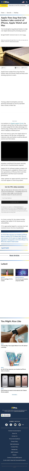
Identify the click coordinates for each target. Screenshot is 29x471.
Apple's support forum (17, 123)
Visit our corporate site (19, 411)
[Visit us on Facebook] (6, 425)
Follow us (18, 67)
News (24, 35)
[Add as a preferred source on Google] (5, 415)
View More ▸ (14, 394)
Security (9, 12)
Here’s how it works (14, 41)
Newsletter (25, 67)
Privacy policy (14, 441)
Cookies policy (14, 447)
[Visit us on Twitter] (11, 425)
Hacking (16, 12)
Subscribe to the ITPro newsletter (17, 5)
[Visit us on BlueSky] (19, 425)
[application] (14, 150)
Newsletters (14, 449)
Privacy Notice (20, 208)
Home (2, 12)
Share (4, 67)
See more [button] (14, 121)
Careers (14, 455)
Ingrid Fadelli (5, 35)
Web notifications (14, 444)
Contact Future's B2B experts (14, 457)
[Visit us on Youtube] (15, 425)
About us (14, 433)
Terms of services (18, 206)
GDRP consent (14, 452)
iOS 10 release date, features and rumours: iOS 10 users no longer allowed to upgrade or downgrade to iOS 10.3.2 (14, 238)
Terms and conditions (14, 438)
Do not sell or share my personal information (14, 460)
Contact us (14, 436)
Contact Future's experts (14, 430)
